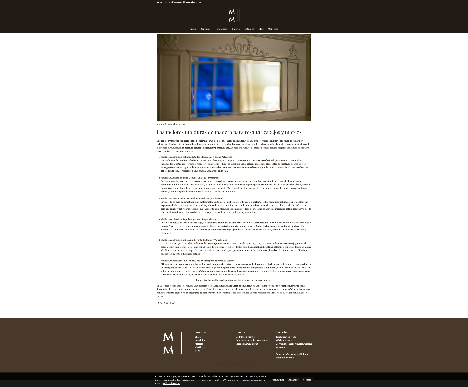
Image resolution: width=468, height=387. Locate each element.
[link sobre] (173, 343)
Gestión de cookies (243, 364)
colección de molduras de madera (193, 292)
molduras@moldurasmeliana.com (185, 2)
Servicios (200, 340)
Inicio (198, 337)
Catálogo (200, 347)
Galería (199, 343)
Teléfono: (281, 337)
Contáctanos (298, 289)
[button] (206, 29)
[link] (234, 15)
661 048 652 (288, 340)
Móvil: (279, 340)
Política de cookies (224, 364)
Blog (197, 350)
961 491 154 (162, 2)
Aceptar (307, 379)
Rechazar (293, 379)
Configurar (278, 379)
